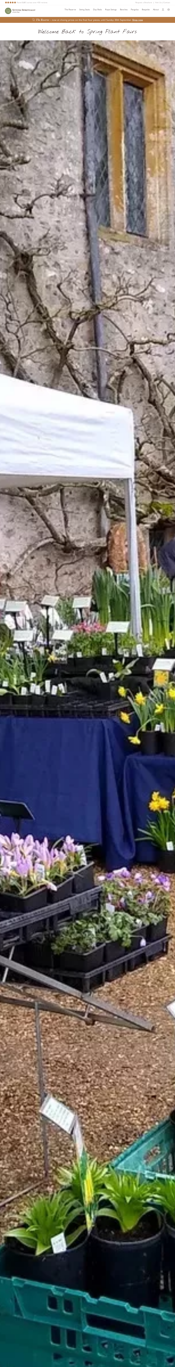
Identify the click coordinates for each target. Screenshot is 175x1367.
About (156, 9)
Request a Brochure (143, 2)
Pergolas (135, 9)
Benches (124, 9)
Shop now (137, 19)
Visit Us (158, 2)
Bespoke (146, 9)
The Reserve (70, 9)
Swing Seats (84, 9)
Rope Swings (111, 9)
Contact (166, 2)
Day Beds (97, 9)
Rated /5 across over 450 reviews (32, 2)
